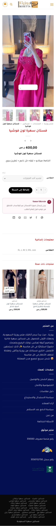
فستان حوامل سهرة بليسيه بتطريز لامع (42, 305)
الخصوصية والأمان (44, 385)
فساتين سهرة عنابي (36, 517)
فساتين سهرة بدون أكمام (18, 510)
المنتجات (37, 124)
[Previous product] (25, 141)
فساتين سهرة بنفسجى (37, 501)
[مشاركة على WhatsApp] (42, 218)
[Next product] (30, 141)
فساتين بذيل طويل (18, 517)
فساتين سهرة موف (18, 506)
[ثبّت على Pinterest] (19, 218)
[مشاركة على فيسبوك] (36, 218)
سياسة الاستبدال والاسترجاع (39, 398)
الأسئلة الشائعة (45, 422)
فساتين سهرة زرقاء (19, 503)
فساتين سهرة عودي (37, 508)
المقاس (50, 178)
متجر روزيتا (48, 124)
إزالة (3, 173)
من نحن (50, 416)
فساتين (26, 124)
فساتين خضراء (38, 499)
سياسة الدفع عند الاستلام (40, 410)
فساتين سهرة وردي (20, 515)
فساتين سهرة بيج (44, 512)
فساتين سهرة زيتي (12, 512)
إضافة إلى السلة (20, 190)
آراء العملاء (48, 403)
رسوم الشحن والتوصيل (42, 379)
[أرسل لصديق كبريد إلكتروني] (25, 218)
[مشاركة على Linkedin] (13, 218)
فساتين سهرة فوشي (17, 501)
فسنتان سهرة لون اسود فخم (14, 305)
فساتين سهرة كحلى (37, 503)
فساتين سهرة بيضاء (18, 508)
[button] (52, 4)
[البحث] (11, 4)
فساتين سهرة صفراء (37, 506)
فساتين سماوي (28, 512)
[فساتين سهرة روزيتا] (28, 4)
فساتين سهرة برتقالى (21, 499)
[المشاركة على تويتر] (30, 218)
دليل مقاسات (47, 391)
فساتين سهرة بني (37, 515)
